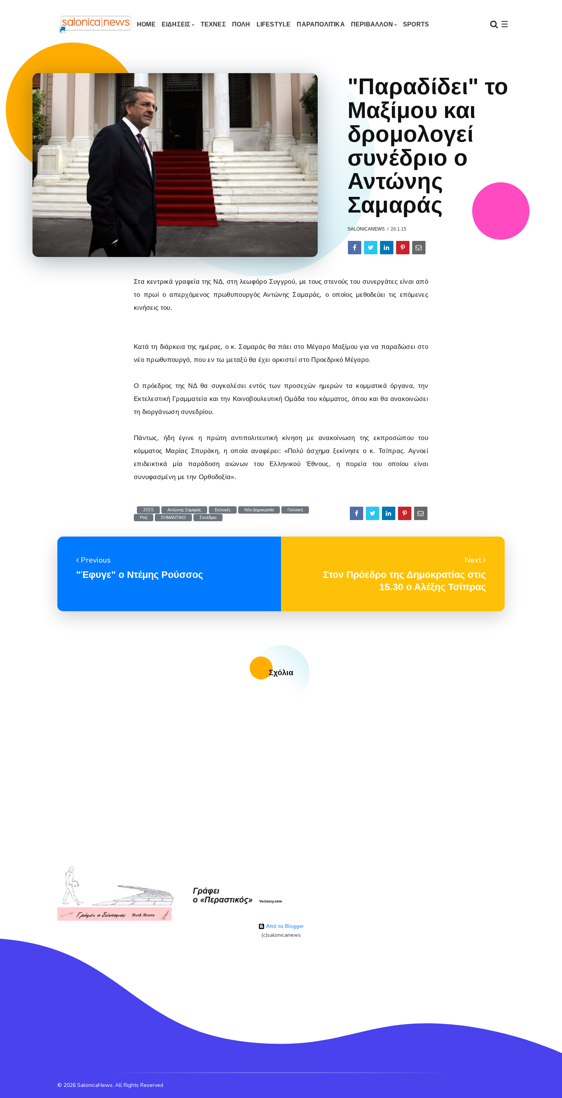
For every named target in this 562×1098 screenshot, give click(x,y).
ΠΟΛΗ (241, 24)
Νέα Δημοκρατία (259, 510)
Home (146, 24)
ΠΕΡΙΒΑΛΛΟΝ (372, 24)
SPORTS (416, 24)
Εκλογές (223, 510)
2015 (148, 510)
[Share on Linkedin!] (386, 247)
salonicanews (366, 229)
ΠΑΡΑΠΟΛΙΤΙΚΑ (320, 24)
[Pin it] (402, 247)
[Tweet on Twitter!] (370, 247)
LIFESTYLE (274, 24)
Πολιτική (295, 510)
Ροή (143, 517)
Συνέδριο (208, 517)
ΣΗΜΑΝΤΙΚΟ (173, 517)
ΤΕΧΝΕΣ (213, 24)
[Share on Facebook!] (354, 247)
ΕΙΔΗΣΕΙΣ (176, 24)
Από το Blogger (284, 926)
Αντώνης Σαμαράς (184, 510)
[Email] (419, 247)
